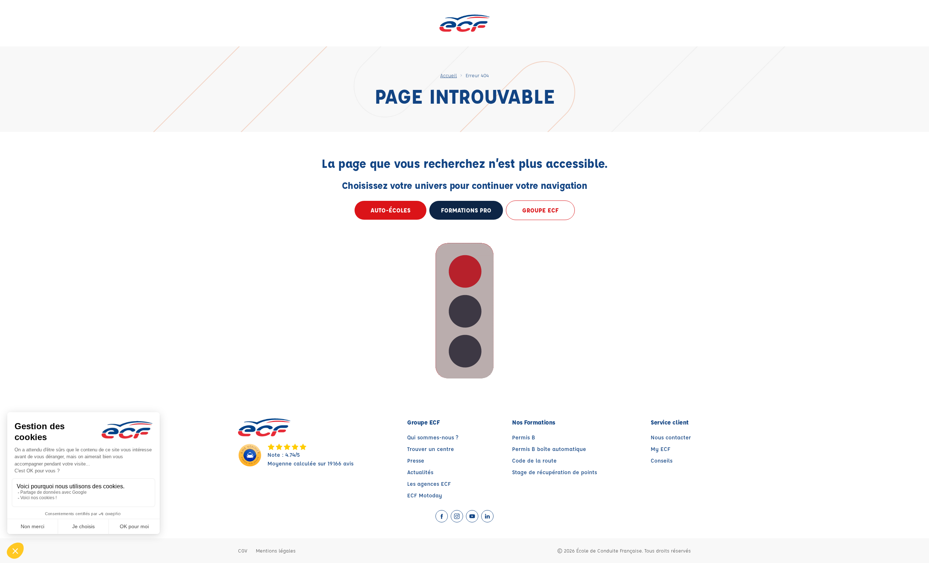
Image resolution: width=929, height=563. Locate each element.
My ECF (660, 449)
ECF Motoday (424, 495)
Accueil (448, 75)
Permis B (523, 437)
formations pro (466, 210)
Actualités (420, 472)
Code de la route (534, 460)
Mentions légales (276, 550)
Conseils (661, 460)
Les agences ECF (429, 483)
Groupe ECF (540, 210)
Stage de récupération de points (554, 472)
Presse (415, 460)
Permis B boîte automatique (549, 449)
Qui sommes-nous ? (432, 437)
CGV (242, 550)
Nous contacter (671, 437)
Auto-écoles (390, 210)
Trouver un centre (430, 449)
